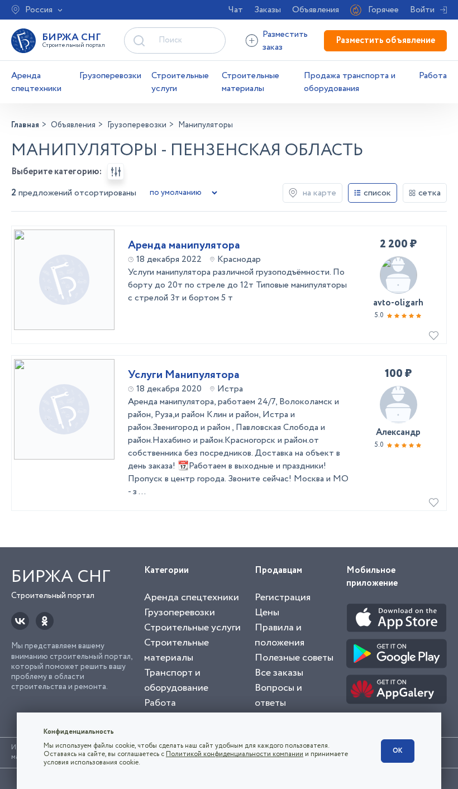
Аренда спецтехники (36, 82)
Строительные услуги (180, 82)
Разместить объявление (385, 40)
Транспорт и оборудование (176, 680)
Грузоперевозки (110, 75)
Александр (398, 432)
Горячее (383, 9)
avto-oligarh (398, 303)
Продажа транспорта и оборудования (349, 82)
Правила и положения (279, 635)
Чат (235, 9)
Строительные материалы (250, 82)
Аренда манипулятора (184, 245)
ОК (398, 750)
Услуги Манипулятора (184, 375)
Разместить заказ (285, 41)
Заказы (267, 9)
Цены (267, 612)
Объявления (315, 9)
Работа (433, 75)
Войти (422, 9)
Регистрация (283, 597)
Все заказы (279, 673)
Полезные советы (294, 658)
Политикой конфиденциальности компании (234, 754)
